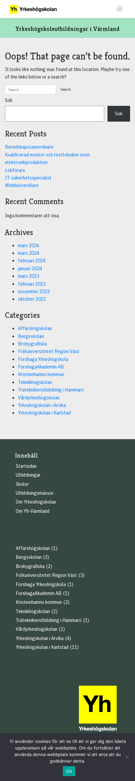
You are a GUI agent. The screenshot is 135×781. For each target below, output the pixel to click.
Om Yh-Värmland (32, 511)
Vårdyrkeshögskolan (39, 397)
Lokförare (15, 170)
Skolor (22, 484)
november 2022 (34, 291)
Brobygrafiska (32, 343)
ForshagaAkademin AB (41, 366)
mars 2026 (28, 245)
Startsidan (26, 465)
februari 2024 (32, 260)
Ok (69, 771)
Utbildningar (28, 474)
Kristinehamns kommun (41, 374)
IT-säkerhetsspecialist (28, 177)
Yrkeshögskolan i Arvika (42, 405)
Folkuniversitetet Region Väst (48, 351)
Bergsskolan (31, 336)
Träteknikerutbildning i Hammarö (51, 389)
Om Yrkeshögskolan (36, 501)
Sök (8, 100)
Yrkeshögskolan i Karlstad (44, 412)
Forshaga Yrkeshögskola (43, 359)
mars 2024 (28, 252)
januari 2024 (30, 268)
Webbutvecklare (22, 185)
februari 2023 (32, 283)
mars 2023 (28, 275)
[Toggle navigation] (119, 9)
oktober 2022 (32, 299)
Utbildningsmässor (35, 492)
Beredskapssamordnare (29, 146)
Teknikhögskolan (35, 382)
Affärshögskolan (35, 328)
